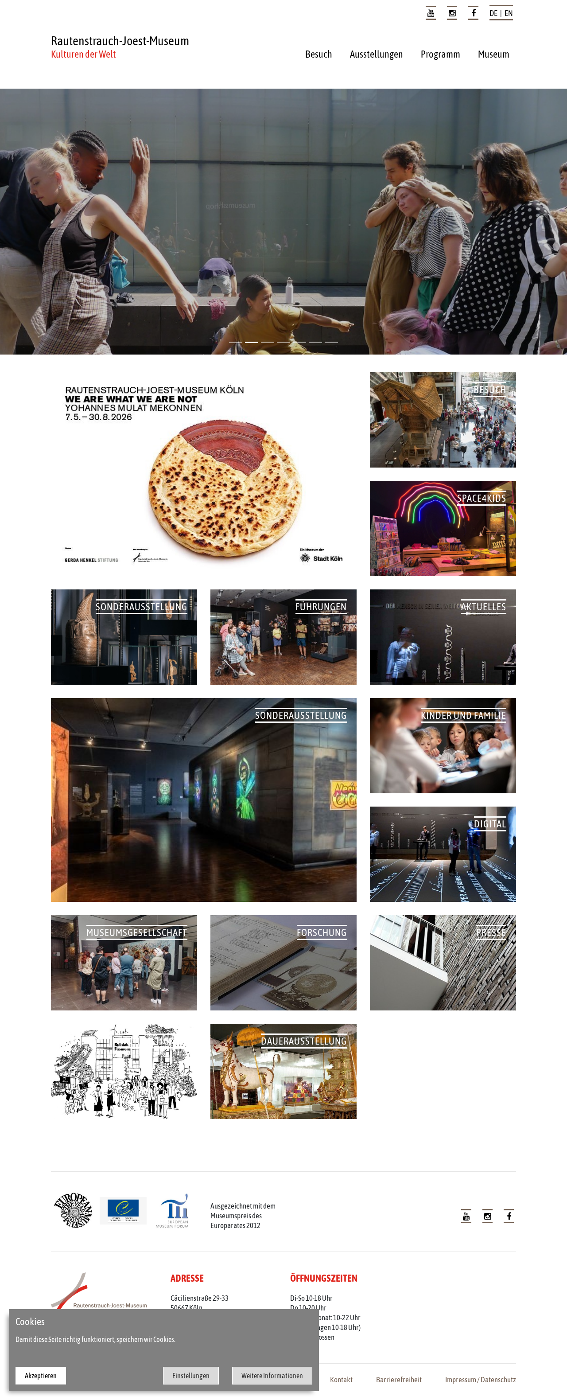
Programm (440, 54)
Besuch (318, 54)
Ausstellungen (376, 54)
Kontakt (341, 1379)
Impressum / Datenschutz (480, 1379)
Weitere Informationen (272, 1376)
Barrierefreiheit (399, 1379)
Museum (493, 54)
